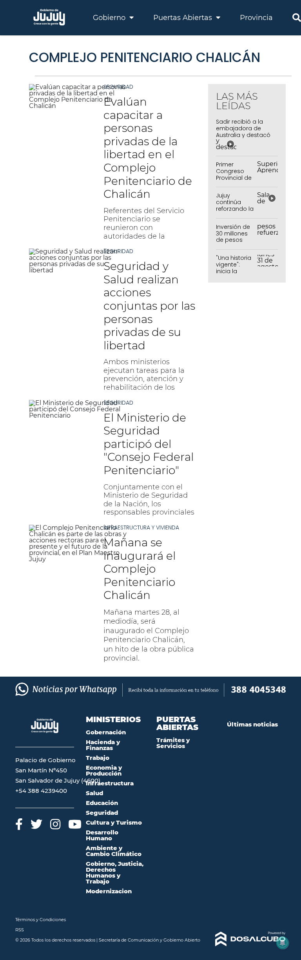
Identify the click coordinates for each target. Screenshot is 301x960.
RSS (19, 930)
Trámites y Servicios (173, 743)
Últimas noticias (252, 724)
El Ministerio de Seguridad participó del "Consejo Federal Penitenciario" (148, 444)
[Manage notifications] (282, 942)
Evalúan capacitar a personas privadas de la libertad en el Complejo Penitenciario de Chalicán (147, 148)
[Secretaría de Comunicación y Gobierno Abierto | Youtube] (75, 824)
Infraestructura (110, 783)
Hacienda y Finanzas (103, 745)
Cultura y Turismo (114, 822)
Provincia (256, 17)
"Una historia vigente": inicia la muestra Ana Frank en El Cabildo (234, 274)
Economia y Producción (104, 770)
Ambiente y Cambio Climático (113, 851)
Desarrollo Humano (102, 835)
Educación (102, 803)
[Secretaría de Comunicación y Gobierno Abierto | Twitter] (36, 824)
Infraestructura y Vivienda (141, 527)
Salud (94, 793)
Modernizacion (109, 891)
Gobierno (110, 17)
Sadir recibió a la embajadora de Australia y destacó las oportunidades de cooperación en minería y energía (243, 138)
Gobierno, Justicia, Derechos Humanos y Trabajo (114, 872)
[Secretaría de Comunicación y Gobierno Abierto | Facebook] (19, 824)
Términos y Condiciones (40, 919)
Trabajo (97, 757)
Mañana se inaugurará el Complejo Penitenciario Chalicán (139, 569)
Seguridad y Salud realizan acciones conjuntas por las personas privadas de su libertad (149, 305)
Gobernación (106, 732)
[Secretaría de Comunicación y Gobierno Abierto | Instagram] (55, 824)
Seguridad (118, 87)
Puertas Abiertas (183, 17)
